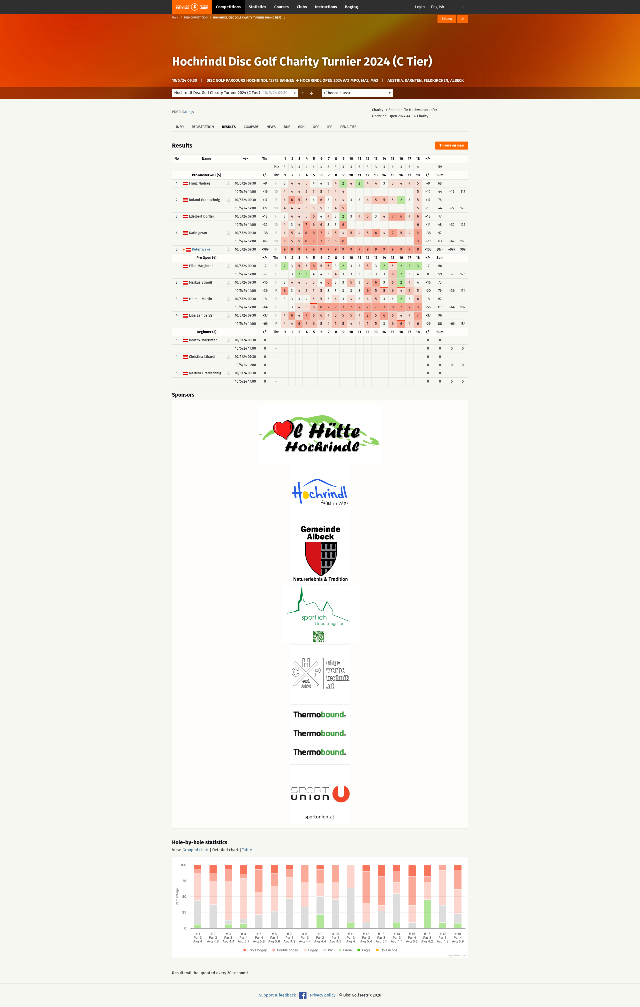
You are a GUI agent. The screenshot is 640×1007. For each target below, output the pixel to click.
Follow (447, 19)
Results (229, 127)
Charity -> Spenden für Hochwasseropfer (404, 110)
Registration (203, 127)
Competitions (228, 7)
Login (420, 7)
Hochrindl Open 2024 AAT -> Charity (400, 116)
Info (180, 127)
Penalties (348, 127)
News (271, 127)
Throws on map (452, 145)
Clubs (302, 7)
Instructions (326, 7)
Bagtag (351, 7)
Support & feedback (277, 995)
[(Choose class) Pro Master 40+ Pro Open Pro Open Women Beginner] (357, 93)
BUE (287, 127)
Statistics (257, 7)
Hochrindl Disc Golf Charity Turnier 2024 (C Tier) (302, 61)
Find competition (196, 17)
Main (175, 17)
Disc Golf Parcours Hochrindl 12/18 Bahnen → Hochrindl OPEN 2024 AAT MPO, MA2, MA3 (292, 80)
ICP (329, 127)
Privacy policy (323, 995)
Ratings (188, 112)
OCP (316, 127)
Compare (251, 127)
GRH (301, 127)
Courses (281, 7)
